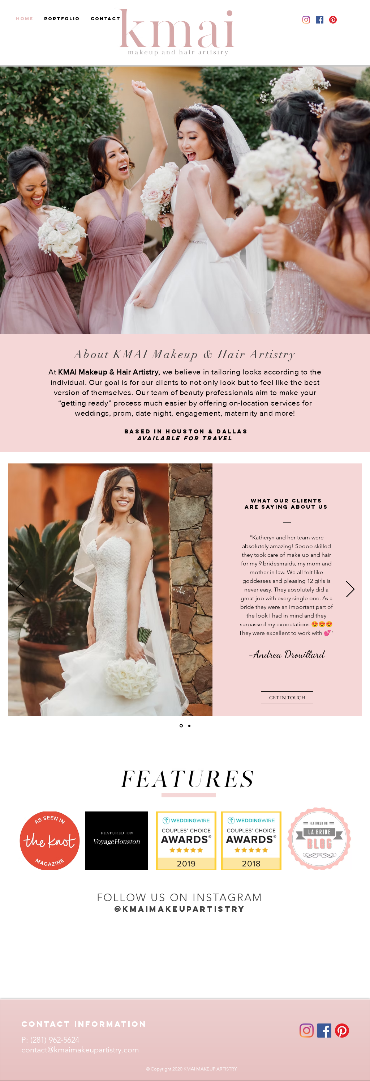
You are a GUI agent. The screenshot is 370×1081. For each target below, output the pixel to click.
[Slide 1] (189, 726)
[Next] (350, 589)
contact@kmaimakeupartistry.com (80, 1050)
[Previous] (20, 589)
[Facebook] (324, 1030)
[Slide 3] (181, 726)
